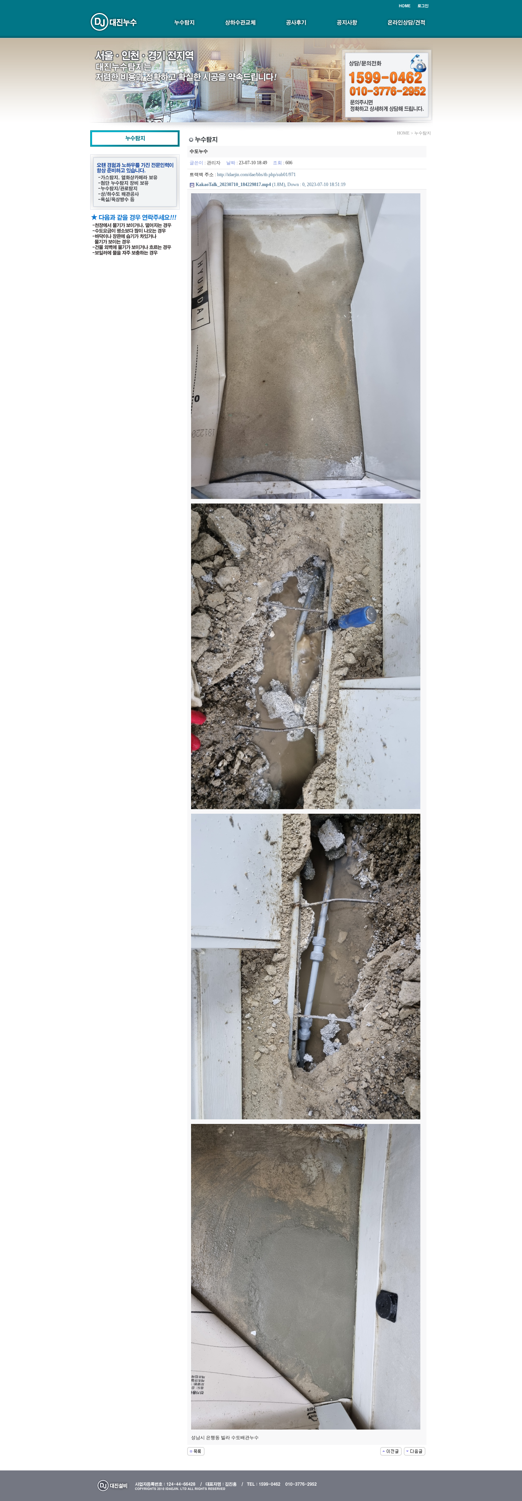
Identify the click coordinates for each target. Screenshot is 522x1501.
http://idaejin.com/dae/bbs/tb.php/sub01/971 (256, 174)
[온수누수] (391, 1451)
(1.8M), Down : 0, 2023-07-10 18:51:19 (270, 184)
